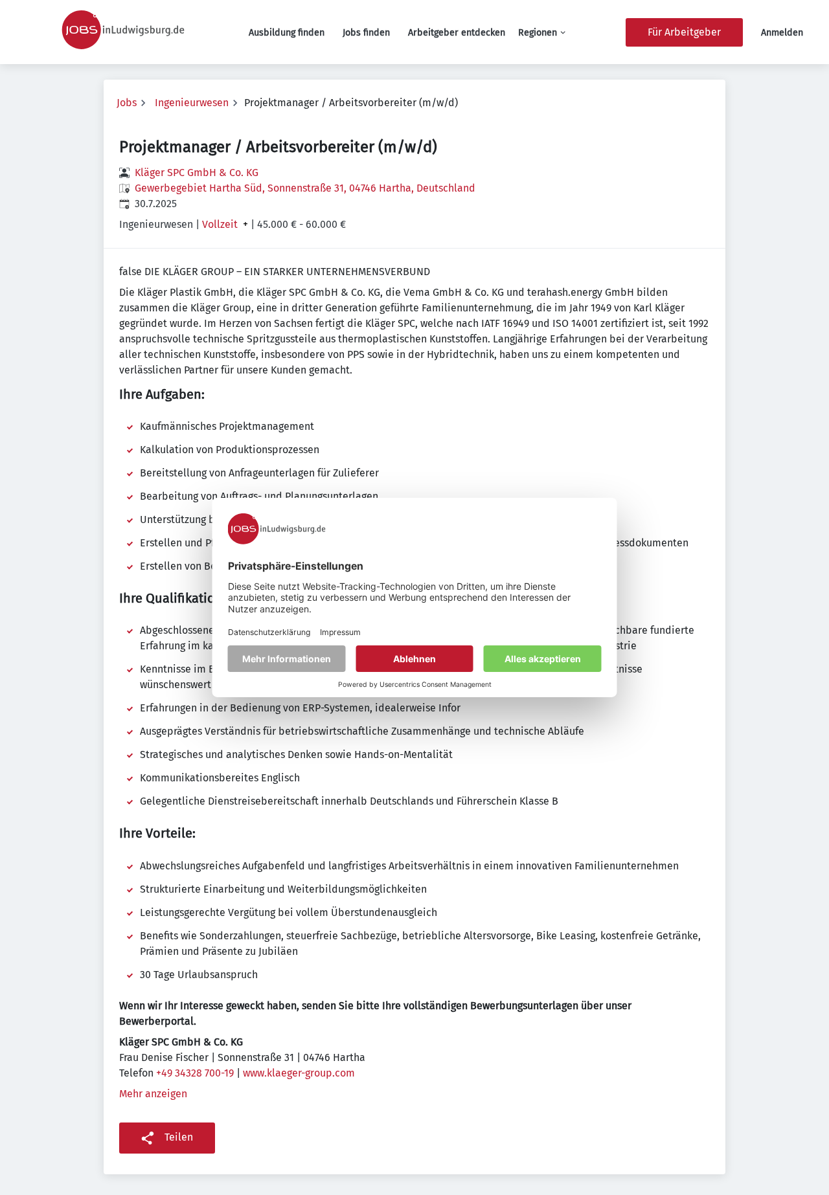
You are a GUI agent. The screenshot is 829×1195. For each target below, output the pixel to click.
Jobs (127, 102)
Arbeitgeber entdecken (456, 32)
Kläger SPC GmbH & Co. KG (196, 172)
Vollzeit (220, 224)
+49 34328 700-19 (195, 1073)
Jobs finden (366, 32)
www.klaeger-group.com (299, 1073)
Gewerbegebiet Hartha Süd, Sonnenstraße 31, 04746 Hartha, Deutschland (305, 188)
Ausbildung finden (286, 32)
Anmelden (782, 32)
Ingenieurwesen (192, 102)
